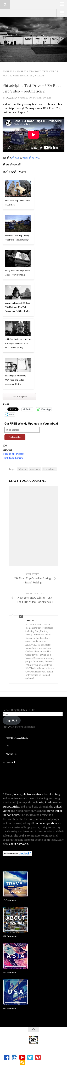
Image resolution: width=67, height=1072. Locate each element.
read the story (31, 157)
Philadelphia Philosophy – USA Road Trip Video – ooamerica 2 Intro (16, 380)
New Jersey (35, 469)
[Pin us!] (38, 1057)
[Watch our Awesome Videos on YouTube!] (22, 1057)
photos (15, 157)
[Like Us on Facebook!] (7, 1057)
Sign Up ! (11, 720)
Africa (15, 806)
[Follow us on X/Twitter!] (30, 1057)
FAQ (8, 746)
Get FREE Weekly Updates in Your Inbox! (31, 423)
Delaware (22, 469)
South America (53, 802)
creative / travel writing (46, 794)
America (8, 71)
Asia (40, 802)
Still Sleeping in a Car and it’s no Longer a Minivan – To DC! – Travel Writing (18, 343)
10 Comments (9, 900)
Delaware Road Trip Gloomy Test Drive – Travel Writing (17, 237)
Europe (7, 806)
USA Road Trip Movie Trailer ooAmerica (17, 202)
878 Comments (10, 936)
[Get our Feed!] (22, 1062)
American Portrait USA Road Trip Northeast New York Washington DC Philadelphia (17, 307)
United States (23, 75)
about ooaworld (18, 843)
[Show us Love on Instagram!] (14, 1057)
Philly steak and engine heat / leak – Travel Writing (17, 272)
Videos (39, 75)
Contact (10, 762)
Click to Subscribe (13, 458)
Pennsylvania (49, 469)
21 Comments (9, 972)
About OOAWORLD (17, 737)
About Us (11, 754)
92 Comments (9, 1008)
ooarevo (11, 97)
